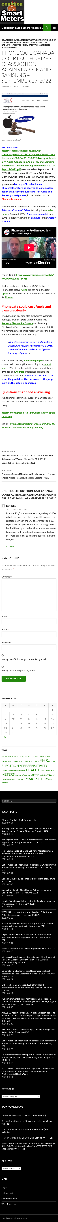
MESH (44, 771)
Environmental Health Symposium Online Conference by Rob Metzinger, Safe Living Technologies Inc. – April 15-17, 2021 (29, 1057)
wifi (50, 779)
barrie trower (6, 756)
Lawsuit (18, 42)
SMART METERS (36, 779)
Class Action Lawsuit (24, 40)
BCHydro (22, 756)
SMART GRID (6, 779)
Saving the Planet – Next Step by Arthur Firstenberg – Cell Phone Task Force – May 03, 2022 (27, 891)
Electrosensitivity (8, 771)
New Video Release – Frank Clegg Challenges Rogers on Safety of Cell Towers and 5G (28, 1031)
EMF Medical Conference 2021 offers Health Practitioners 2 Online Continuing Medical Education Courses (27, 987)
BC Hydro (15, 756)
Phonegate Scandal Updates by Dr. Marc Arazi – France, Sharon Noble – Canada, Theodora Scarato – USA (28, 474)
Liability (27, 42)
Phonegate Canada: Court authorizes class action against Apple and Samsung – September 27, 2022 (29, 841)
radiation (43, 775)
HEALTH (9, 42)
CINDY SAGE (6, 762)
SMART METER (17, 779)
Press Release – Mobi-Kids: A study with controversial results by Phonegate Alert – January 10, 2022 (27, 924)
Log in (4, 1187)
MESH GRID (51, 771)
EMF (54, 40)
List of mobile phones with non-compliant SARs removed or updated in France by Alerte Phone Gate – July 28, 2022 (29, 867)
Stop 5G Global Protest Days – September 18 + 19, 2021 (28, 948)
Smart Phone (43, 45)
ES (20, 771)
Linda (15, 86)
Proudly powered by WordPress (14, 1218)
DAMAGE (26, 762)
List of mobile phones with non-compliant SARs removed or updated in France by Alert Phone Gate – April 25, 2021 (29, 1043)
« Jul (4, 737)
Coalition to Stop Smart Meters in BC (22, 27)
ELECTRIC (52, 762)
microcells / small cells (23, 775)
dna (32, 762)
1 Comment (25, 86)
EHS (43, 760)
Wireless (12, 47)
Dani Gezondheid (10, 1129)
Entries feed (7, 1193)
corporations (43, 40)
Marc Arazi (38, 42)
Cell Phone (7, 40)
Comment (8, 576)
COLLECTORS (17, 762)
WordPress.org (9, 1204)
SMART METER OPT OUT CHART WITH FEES (32, 1137)
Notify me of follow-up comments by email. (24, 659)
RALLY (49, 775)
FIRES (23, 771)
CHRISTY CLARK (45, 756)
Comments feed (9, 1198)
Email (5, 629)
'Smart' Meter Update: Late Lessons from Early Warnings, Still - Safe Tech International (29, 1144)
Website (6, 642)
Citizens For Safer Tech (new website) (19, 820)
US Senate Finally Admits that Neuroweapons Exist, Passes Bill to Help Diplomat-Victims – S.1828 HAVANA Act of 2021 (28, 973)
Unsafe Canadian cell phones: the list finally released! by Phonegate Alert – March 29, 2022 (28, 902)
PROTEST (35, 775)
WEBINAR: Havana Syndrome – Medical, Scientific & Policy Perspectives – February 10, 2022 (27, 913)
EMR (4, 42)
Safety (32, 45)
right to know (20, 45)
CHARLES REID (32, 756)
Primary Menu (54, 27)
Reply (11, 547)
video (5, 47)
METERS (8, 774)
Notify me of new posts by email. (19, 670)
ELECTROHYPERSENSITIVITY (24, 765)
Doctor (36, 762)
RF (53, 775)
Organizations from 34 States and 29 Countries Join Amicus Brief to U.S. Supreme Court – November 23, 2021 (27, 937)
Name (5, 616)
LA (41, 771)
